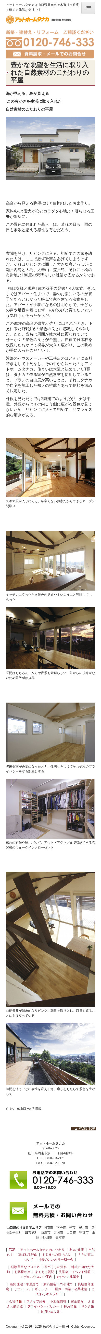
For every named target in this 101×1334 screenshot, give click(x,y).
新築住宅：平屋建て (24, 1284)
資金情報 (77, 1301)
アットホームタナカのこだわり (42, 1250)
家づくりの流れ (55, 1267)
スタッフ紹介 (36, 1301)
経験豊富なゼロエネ (25, 1267)
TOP (12, 1250)
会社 (12, 1301)
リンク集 (87, 1306)
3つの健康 (76, 1250)
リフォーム (22, 1289)
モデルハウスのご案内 (36, 1277)
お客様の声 (22, 1272)
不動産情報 (58, 1301)
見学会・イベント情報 (76, 1272)
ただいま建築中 (68, 1277)
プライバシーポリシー (43, 1306)
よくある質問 (44, 1272)
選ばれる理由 (27, 1254)
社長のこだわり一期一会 (55, 1259)
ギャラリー (42, 1289)
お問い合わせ (50, 1311)
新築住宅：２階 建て (58, 1284)
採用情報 (70, 1306)
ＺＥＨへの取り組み (56, 1254)
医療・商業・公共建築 (71, 1289)
